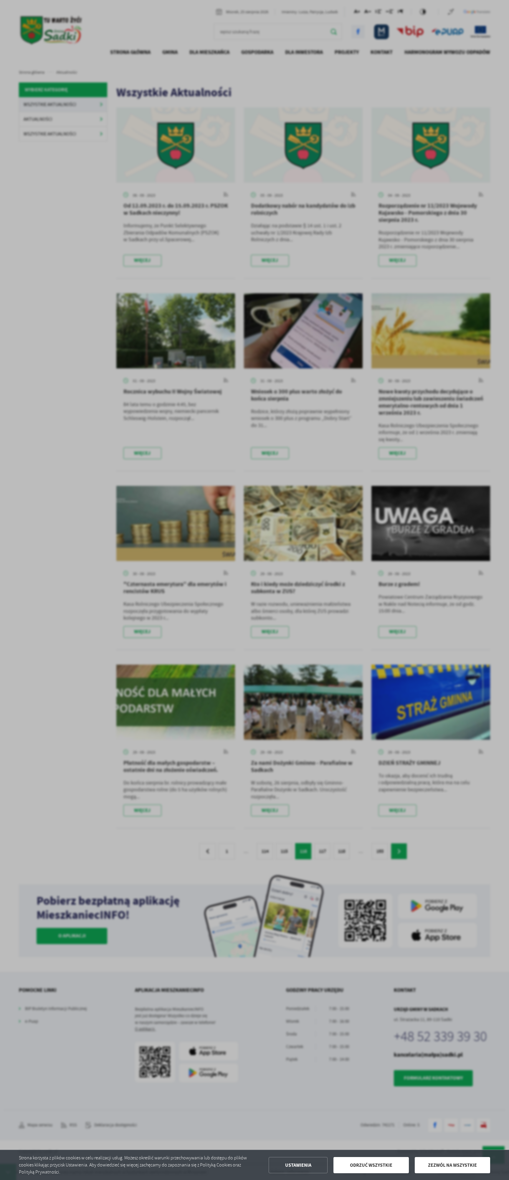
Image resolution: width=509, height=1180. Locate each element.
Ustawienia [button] (298, 1165)
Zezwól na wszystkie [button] (452, 1165)
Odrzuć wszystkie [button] (371, 1165)
